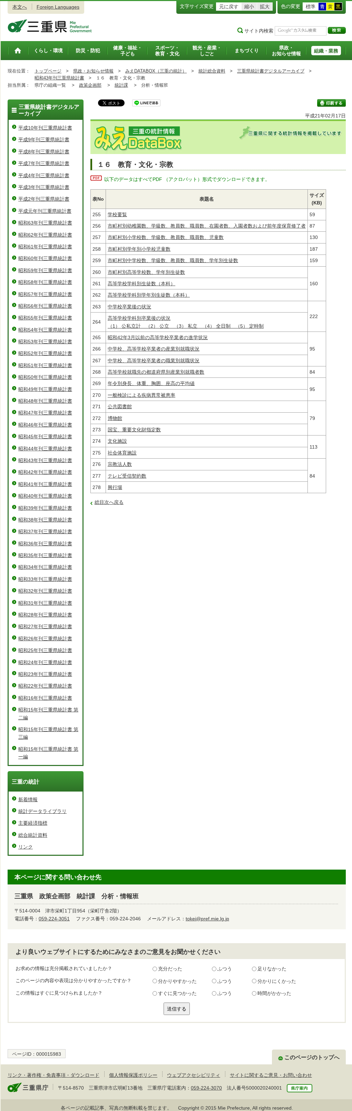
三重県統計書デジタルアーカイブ (270, 71)
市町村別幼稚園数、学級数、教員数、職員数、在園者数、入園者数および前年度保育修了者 (207, 226)
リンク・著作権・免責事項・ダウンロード (53, 1075)
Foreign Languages (58, 7)
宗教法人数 (120, 464)
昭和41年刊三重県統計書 (45, 484)
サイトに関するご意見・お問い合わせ (271, 1075)
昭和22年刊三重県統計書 (45, 686)
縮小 (249, 6)
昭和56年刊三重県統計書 (45, 306)
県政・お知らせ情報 (93, 71)
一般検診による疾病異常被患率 (141, 395)
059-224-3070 (206, 1088)
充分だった (170, 968)
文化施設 (117, 441)
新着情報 (28, 799)
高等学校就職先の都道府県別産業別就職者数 (156, 372)
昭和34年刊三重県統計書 (45, 567)
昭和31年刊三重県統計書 (45, 603)
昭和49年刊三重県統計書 (45, 389)
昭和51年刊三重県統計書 (45, 365)
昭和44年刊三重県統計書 (45, 448)
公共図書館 (120, 406)
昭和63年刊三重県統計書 (45, 223)
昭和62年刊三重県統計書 (45, 235)
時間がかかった (274, 993)
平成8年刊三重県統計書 (43, 151)
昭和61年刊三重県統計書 (45, 246)
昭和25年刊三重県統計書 (45, 650)
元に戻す (228, 6)
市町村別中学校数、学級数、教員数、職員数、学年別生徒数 (173, 260)
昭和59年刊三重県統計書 (45, 270)
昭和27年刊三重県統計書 (45, 626)
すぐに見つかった (177, 993)
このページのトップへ (312, 1057)
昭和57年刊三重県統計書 (45, 294)
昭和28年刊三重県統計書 (45, 614)
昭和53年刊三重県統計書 (45, 341)
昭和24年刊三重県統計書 (45, 662)
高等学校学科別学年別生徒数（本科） (149, 295)
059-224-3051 (54, 918)
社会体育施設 (122, 453)
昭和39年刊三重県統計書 (45, 508)
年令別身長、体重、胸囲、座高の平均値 (151, 383)
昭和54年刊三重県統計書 (45, 330)
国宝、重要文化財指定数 (134, 429)
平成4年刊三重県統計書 (43, 175)
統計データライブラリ (42, 811)
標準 (310, 6)
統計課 (121, 85)
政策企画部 (90, 85)
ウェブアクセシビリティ (193, 1075)
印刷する (331, 103)
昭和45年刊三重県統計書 (45, 436)
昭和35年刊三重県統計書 (45, 555)
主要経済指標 (32, 823)
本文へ (19, 7)
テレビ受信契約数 (127, 476)
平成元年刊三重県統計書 (44, 211)
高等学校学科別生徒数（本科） (141, 283)
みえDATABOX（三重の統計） (156, 71)
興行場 (115, 487)
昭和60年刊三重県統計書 (45, 258)
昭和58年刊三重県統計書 (45, 282)
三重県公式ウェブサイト (50, 25)
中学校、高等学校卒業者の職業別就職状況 (153, 360)
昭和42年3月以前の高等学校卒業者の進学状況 (158, 337)
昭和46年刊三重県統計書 (45, 425)
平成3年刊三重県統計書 (43, 187)
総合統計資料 (32, 835)
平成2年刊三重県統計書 (43, 199)
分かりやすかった (177, 981)
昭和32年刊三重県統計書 (45, 591)
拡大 (265, 6)
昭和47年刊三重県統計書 (45, 412)
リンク (25, 847)
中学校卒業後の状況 (129, 306)
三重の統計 (25, 782)
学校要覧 (117, 214)
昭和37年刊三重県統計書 (45, 531)
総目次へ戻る (109, 502)
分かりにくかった (276, 981)
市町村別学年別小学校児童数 (139, 249)
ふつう (224, 968)
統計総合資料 (211, 71)
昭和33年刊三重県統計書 (45, 579)
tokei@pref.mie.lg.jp (207, 918)
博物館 (115, 418)
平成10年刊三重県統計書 (45, 128)
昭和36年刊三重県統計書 (45, 543)
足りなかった (271, 968)
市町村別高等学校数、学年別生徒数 (146, 272)
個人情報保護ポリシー (133, 1075)
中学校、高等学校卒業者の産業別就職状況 (153, 349)
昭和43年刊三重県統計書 (59, 77)
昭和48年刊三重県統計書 (45, 401)
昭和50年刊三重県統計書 (45, 377)
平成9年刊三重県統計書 (43, 139)
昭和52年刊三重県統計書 (45, 353)
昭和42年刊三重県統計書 (45, 472)
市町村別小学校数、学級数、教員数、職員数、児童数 (166, 237)
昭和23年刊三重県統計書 (45, 674)
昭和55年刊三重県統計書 (45, 317)
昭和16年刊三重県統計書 (45, 698)
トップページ (48, 71)
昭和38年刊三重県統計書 (45, 520)
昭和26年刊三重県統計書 (45, 638)
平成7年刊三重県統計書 (43, 163)
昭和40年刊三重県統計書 (45, 496)
